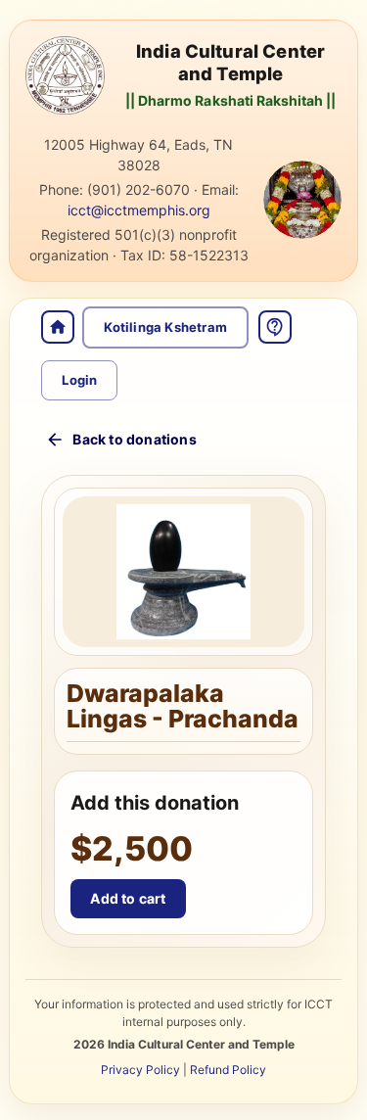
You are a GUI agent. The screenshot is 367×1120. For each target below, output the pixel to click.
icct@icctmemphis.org (139, 210)
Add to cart (127, 898)
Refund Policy (228, 1069)
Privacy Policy (140, 1069)
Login (79, 380)
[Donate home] (57, 327)
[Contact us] (275, 327)
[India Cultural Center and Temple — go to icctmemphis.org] (64, 75)
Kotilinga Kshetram (165, 327)
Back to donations (134, 439)
